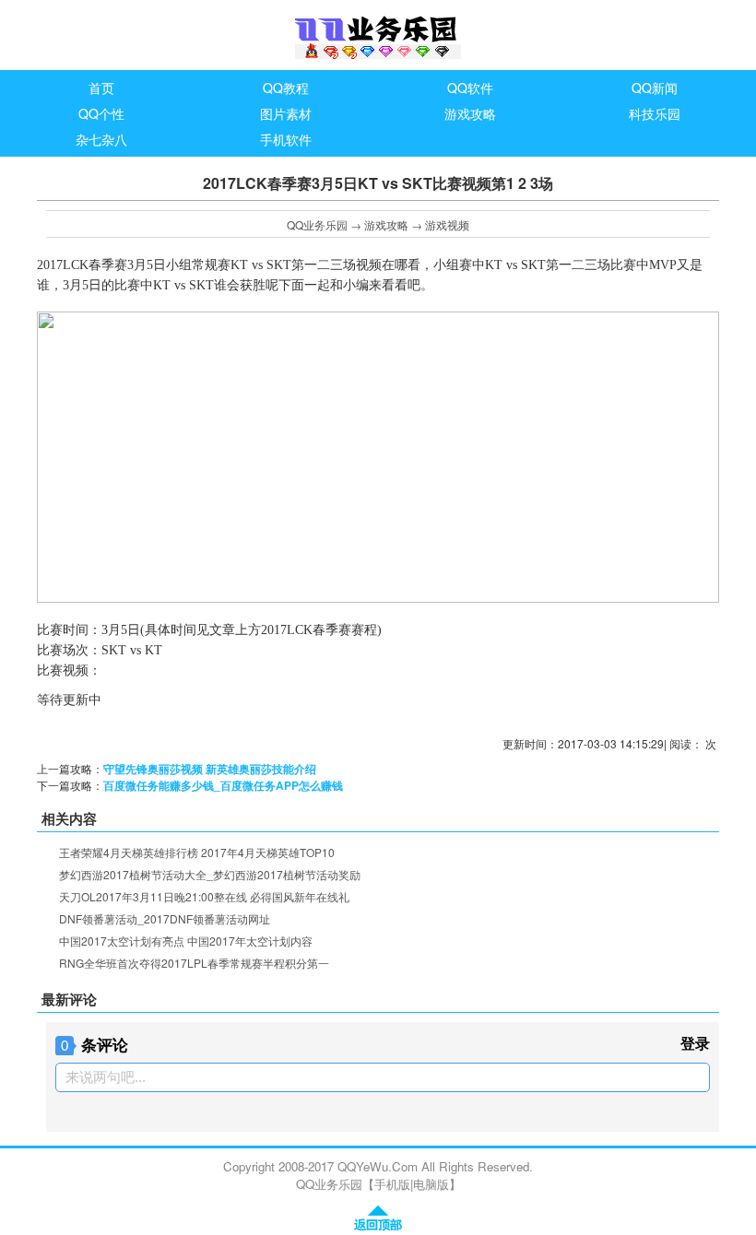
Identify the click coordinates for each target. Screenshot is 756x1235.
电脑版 (431, 1184)
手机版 (392, 1184)
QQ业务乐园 (317, 224)
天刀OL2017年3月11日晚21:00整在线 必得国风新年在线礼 (204, 896)
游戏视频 (447, 224)
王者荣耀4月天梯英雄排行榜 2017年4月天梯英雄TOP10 (197, 852)
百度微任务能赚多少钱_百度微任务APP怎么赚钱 (223, 785)
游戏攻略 (386, 224)
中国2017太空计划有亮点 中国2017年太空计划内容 (186, 940)
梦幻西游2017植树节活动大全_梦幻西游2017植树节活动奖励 (209, 874)
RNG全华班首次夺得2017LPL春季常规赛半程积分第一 (194, 962)
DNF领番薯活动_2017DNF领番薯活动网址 (164, 918)
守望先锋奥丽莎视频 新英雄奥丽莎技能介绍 (209, 768)
